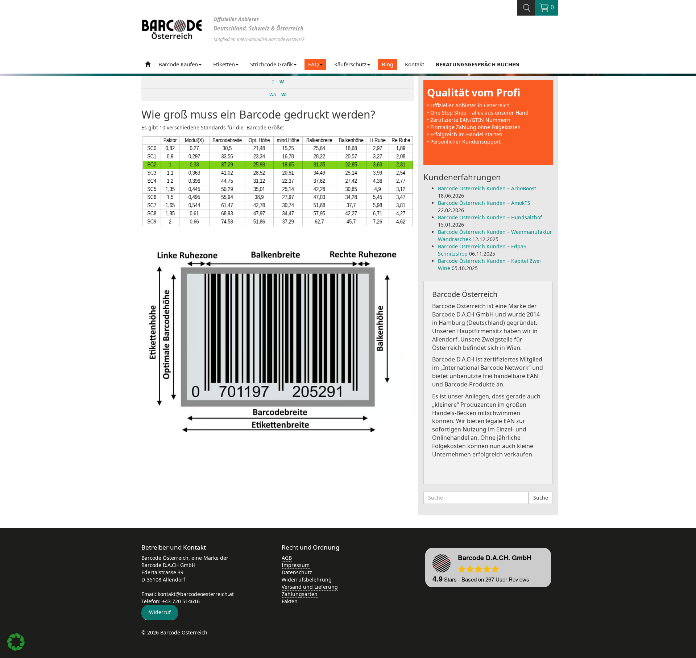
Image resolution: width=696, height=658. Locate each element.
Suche (540, 497)
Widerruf (160, 612)
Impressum (296, 565)
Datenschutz (297, 572)
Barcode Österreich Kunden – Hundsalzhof (490, 217)
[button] (16, 642)
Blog (387, 64)
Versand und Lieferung (310, 586)
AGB (287, 557)
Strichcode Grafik (271, 64)
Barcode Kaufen (178, 64)
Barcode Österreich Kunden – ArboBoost (487, 188)
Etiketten (224, 64)
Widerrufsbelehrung (307, 579)
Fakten (290, 601)
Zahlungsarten (300, 594)
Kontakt (414, 64)
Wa (272, 94)
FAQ (313, 64)
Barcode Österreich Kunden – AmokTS (484, 202)
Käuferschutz (350, 64)
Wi (283, 94)
